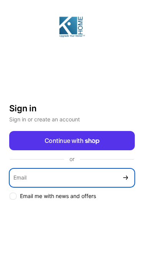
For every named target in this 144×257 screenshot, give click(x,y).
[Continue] (125, 178)
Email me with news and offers (58, 196)
